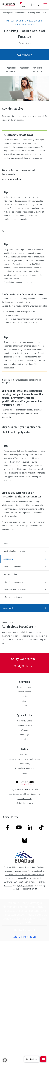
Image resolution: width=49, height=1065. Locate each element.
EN (34, 4)
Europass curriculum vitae (22, 282)
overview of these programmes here (28, 158)
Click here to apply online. (17, 432)
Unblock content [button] (24, 930)
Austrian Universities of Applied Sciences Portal (24, 874)
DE (29, 4)
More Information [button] (24, 937)
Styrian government (25, 885)
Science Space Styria (33, 867)
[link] (24, 687)
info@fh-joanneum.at (24, 803)
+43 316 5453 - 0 (24, 798)
